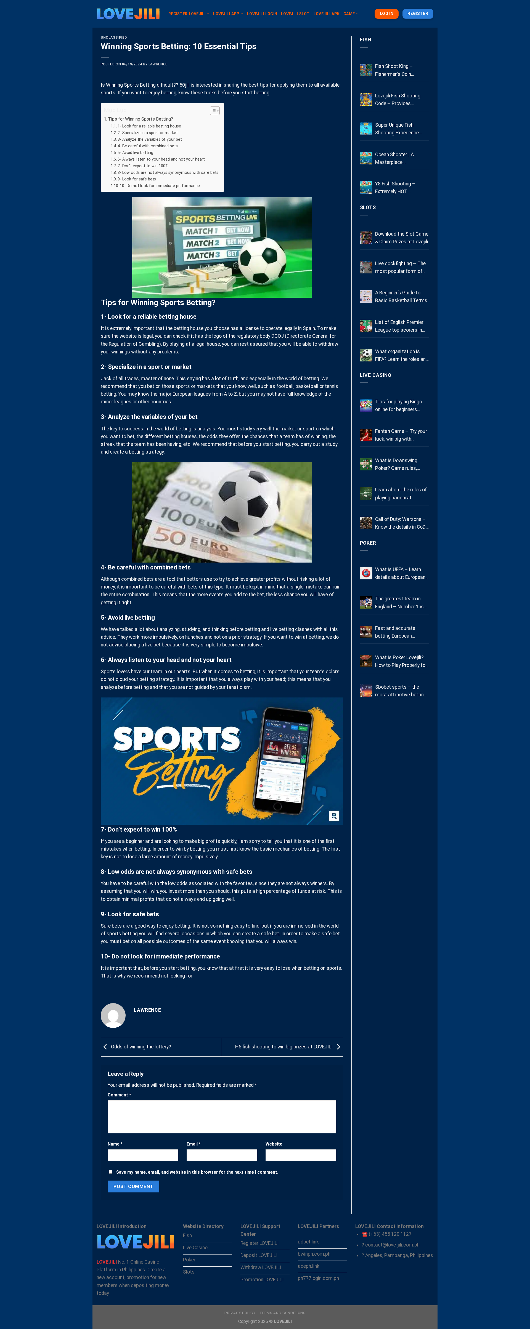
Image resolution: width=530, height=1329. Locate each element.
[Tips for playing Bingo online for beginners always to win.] (366, 405)
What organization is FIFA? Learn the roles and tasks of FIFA (401, 356)
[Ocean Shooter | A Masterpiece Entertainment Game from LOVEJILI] (366, 158)
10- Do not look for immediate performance (160, 185)
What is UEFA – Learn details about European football (400, 574)
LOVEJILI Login (262, 14)
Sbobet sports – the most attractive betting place (400, 691)
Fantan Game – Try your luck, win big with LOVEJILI (401, 435)
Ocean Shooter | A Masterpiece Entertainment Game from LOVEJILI (397, 159)
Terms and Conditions (282, 1313)
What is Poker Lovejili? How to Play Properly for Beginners (401, 662)
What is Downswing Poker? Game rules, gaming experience (396, 465)
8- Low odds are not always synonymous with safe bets (168, 172)
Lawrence (158, 64)
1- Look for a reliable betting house (149, 126)
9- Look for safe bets (137, 179)
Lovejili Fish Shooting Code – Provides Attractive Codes (397, 100)
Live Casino (376, 375)
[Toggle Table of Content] (212, 110)
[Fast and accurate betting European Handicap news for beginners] (366, 632)
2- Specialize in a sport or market (148, 132)
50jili (184, 85)
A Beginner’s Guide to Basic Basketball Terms (401, 296)
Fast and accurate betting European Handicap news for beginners (395, 632)
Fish (366, 39)
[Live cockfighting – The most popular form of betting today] (366, 267)
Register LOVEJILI (187, 14)
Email (194, 1144)
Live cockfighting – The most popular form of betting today (400, 268)
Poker (368, 543)
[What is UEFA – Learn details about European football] (366, 573)
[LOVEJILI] (128, 13)
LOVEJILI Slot (295, 14)
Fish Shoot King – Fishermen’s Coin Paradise (394, 70)
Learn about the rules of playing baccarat (401, 493)
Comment (119, 1095)
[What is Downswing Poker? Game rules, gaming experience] (366, 464)
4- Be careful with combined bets (148, 146)
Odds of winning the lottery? (140, 1047)
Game (349, 14)
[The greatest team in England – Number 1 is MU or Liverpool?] (366, 602)
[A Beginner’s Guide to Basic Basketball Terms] (366, 296)
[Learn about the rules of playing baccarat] (366, 493)
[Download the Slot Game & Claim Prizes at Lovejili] (366, 237)
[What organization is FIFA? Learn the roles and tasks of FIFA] (366, 355)
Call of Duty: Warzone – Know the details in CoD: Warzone (401, 523)
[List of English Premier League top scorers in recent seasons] (366, 326)
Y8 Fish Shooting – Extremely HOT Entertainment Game (397, 188)
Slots (368, 207)
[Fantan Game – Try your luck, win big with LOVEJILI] (366, 435)
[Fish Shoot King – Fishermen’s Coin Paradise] (366, 70)
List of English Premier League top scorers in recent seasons (399, 326)
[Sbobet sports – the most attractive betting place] (366, 691)
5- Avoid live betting (135, 152)
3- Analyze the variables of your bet (150, 139)
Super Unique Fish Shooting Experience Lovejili (397, 129)
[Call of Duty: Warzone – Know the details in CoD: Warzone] (366, 523)
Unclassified (114, 37)
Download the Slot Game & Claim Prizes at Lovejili (401, 237)
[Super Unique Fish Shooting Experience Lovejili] (366, 128)
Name (115, 1144)
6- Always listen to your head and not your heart (161, 159)
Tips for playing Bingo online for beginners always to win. (398, 406)
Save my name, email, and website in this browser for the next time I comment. (197, 1172)
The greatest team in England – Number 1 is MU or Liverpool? (399, 603)
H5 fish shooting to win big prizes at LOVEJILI (284, 1047)
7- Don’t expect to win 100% (143, 166)
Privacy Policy (239, 1313)
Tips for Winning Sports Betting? (140, 119)
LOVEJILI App (226, 14)
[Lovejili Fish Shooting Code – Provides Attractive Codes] (366, 99)
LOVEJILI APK (327, 14)
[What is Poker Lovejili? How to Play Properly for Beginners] (366, 661)
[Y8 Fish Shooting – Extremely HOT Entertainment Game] (366, 187)
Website (274, 1144)
